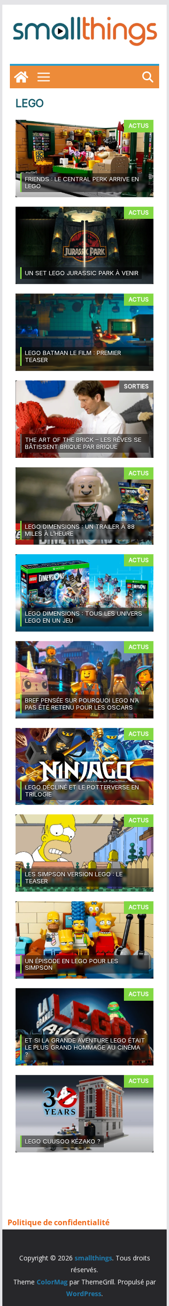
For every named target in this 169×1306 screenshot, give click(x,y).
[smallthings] (21, 77)
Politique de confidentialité (58, 1222)
